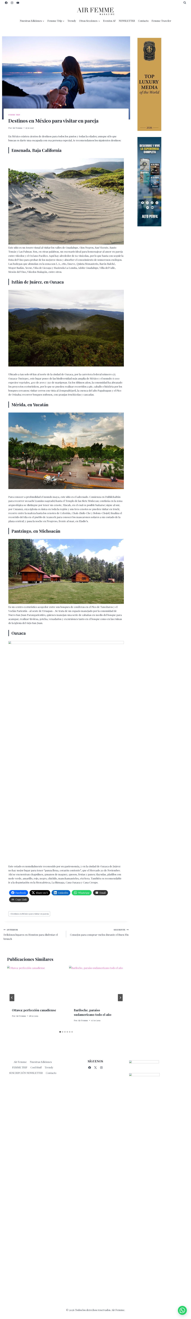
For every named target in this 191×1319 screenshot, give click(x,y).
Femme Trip (14, 114)
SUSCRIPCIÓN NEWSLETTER (26, 1072)
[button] (182, 1310)
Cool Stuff (36, 1067)
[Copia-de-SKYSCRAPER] (162, 181)
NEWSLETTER (127, 20)
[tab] (60, 1032)
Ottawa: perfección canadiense (34, 1010)
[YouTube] (17, 2)
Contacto (143, 20)
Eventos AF (109, 20)
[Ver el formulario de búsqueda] (184, 2)
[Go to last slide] (12, 997)
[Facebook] (6, 2)
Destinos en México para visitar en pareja (29, 913)
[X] (95, 1067)
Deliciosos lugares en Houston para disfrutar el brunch (31, 934)
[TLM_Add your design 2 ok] (162, 84)
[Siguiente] (120, 997)
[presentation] (35, 984)
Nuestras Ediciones (41, 1061)
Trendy (71, 20)
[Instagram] (11, 2)
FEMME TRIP (19, 1067)
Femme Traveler (161, 20)
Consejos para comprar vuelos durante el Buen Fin (99, 932)
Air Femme (17, 127)
